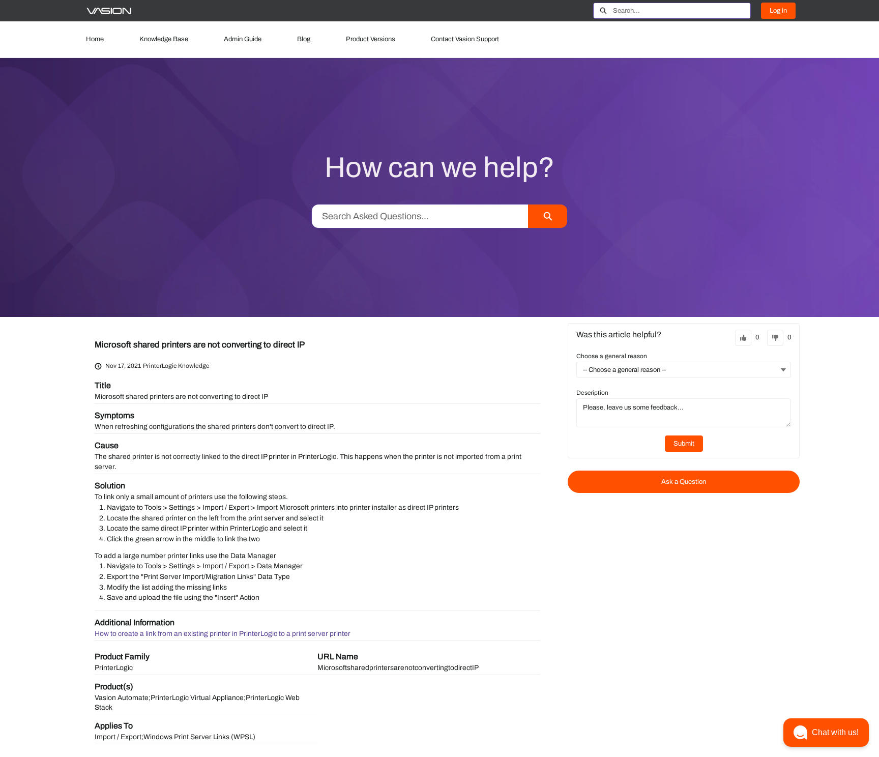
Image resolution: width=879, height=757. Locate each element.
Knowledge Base (163, 39)
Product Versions (370, 39)
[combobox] (681, 10)
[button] (826, 732)
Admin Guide (242, 39)
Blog (303, 39)
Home (95, 39)
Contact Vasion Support (465, 39)
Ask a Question (683, 481)
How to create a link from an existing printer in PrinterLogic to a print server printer (222, 633)
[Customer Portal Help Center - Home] (108, 11)
